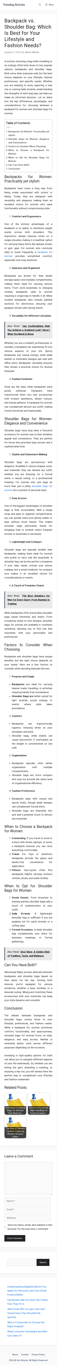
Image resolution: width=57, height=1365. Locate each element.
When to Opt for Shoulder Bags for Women (28, 159)
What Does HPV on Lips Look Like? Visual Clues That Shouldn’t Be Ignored (26, 1313)
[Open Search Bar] (40, 5)
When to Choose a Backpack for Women (28, 152)
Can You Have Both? (19, 165)
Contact (25, 1354)
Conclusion (14, 168)
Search (43, 1262)
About (15, 1354)
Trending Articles (14, 4)
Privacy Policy (38, 1354)
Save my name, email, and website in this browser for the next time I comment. (30, 1226)
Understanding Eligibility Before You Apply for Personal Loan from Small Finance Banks (26, 1290)
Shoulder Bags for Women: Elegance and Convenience (28, 141)
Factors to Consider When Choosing (27, 146)
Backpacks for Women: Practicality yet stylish (28, 133)
